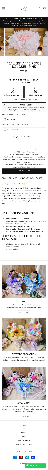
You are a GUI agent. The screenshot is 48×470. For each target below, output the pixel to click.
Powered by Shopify (24, 468)
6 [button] (20, 59)
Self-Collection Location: (24, 100)
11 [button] (30, 59)
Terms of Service (24, 440)
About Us (24, 432)
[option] (24, 22)
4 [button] (16, 59)
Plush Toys (21, 226)
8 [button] (24, 59)
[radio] (24, 107)
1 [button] (11, 59)
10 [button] (28, 59)
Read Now (24, 312)
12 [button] (31, 59)
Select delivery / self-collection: (24, 81)
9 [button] (26, 59)
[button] (13, 92)
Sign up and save (24, 451)
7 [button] (22, 59)
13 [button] (33, 59)
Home (24, 425)
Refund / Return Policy (24, 444)
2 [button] (13, 59)
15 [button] (37, 59)
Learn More (24, 416)
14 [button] (35, 59)
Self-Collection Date (13, 114)
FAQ (24, 436)
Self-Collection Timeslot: (16, 125)
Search (24, 429)
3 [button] (15, 59)
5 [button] (18, 59)
